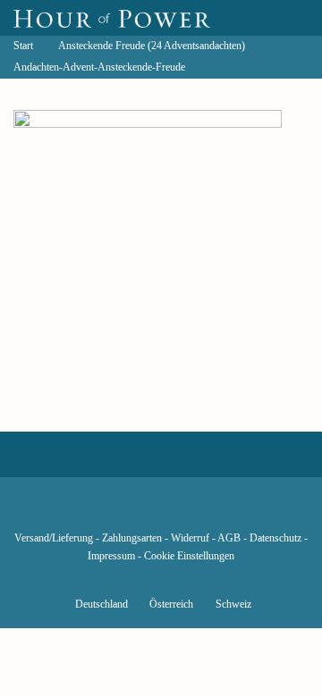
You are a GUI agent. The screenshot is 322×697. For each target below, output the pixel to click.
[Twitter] (100, 512)
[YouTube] (130, 512)
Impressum (111, 556)
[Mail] (252, 512)
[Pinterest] (191, 512)
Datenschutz (275, 538)
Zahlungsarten (132, 538)
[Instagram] (161, 512)
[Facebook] (69, 512)
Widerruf (190, 538)
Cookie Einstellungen (189, 556)
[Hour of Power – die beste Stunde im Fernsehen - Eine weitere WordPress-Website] (111, 18)
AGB (229, 538)
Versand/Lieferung (53, 538)
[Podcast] (221, 512)
